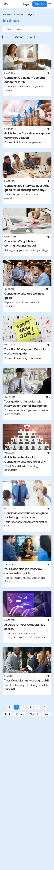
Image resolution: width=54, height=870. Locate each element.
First (7, 714)
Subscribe (39, 4)
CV (31, 37)
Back (21, 714)
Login (26, 4)
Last (46, 714)
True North (7, 14)
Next (32, 714)
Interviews (19, 37)
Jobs (6, 37)
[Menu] (50, 4)
